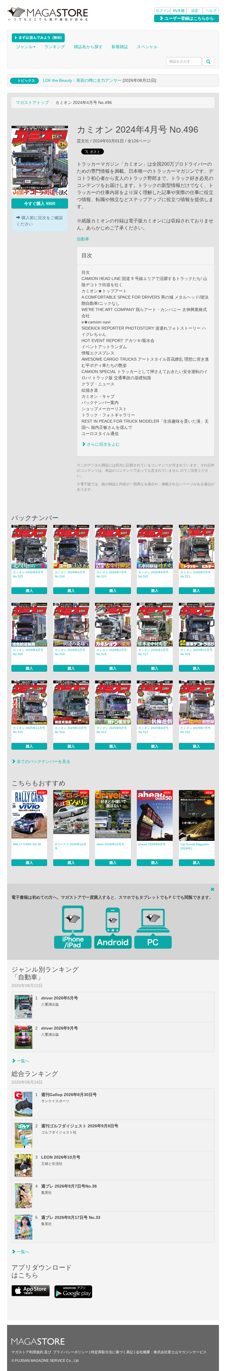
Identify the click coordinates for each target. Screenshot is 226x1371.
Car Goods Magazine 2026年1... (194, 846)
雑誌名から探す (88, 46)
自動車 (83, 239)
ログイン (163, 11)
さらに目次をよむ (103, 444)
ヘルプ (211, 11)
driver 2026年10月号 (110, 844)
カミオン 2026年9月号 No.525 (28, 574)
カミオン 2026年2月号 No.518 (112, 652)
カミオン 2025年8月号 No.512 (153, 730)
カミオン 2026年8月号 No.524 (70, 574)
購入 (29, 591)
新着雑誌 (120, 46)
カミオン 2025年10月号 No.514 (71, 730)
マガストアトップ (32, 102)
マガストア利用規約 (27, 1352)
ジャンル (24, 46)
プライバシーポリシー (70, 1352)
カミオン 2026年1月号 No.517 (153, 652)
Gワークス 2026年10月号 (70, 846)
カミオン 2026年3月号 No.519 (70, 652)
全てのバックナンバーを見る (43, 761)
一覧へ (22, 1061)
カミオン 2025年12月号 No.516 (196, 652)
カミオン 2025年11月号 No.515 (29, 730)
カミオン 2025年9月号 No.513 (112, 730)
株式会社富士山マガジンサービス (180, 1352)
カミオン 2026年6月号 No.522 (153, 574)
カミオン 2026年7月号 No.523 (112, 574)
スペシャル (147, 46)
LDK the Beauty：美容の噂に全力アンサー (82, 80)
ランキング (54, 46)
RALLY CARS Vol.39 (27, 844)
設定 (194, 11)
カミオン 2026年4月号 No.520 (28, 652)
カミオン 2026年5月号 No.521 (195, 574)
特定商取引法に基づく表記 (112, 1352)
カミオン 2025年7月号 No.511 (195, 730)
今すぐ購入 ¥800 (39, 203)
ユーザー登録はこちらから (188, 18)
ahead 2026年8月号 (152, 844)
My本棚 (179, 11)
